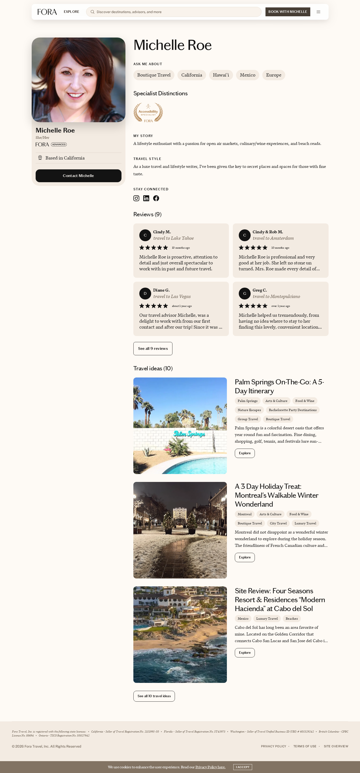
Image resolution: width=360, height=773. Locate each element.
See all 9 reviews (153, 348)
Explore (245, 453)
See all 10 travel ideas (154, 696)
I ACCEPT (242, 767)
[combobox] (177, 12)
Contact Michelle (78, 175)
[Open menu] (318, 12)
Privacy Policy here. (210, 767)
